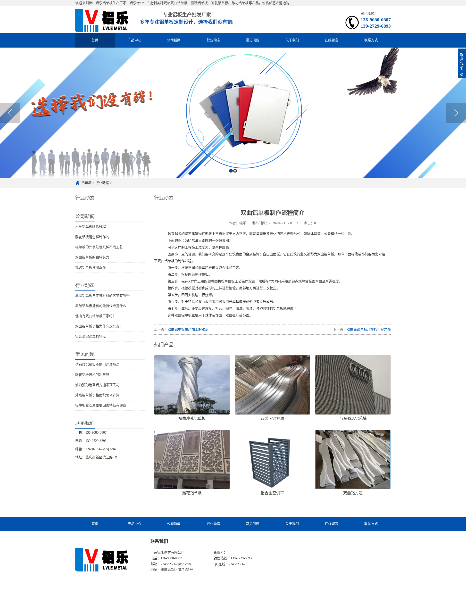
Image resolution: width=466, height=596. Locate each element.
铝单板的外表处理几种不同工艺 (99, 247)
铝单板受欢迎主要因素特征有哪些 (100, 405)
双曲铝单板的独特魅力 (92, 257)
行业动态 (213, 40)
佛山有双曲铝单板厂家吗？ (95, 316)
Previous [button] (10, 113)
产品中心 (134, 40)
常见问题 (252, 40)
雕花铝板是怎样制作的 (92, 237)
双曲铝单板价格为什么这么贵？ (99, 326)
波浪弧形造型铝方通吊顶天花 (97, 385)
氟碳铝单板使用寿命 (90, 267)
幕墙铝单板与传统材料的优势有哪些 (102, 296)
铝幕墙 (86, 183)
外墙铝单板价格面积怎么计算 (97, 395)
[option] (233, 113)
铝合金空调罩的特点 (90, 336)
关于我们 (292, 40)
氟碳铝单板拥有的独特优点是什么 (100, 306)
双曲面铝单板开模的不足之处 (369, 329)
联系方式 (371, 40)
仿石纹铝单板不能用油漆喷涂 (97, 364)
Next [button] (456, 113)
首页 (95, 40)
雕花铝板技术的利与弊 (92, 375)
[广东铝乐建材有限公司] (102, 559)
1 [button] (231, 171)
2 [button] (235, 171)
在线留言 (331, 40)
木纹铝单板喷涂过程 (90, 227)
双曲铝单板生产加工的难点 (188, 329)
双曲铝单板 (183, 315)
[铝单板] (102, 20)
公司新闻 (174, 40)
